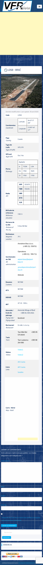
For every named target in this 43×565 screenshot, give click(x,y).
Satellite (20, 372)
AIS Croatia (21, 362)
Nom (3, 486)
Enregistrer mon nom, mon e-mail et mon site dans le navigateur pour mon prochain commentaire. (21, 518)
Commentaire (5, 461)
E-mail (3, 496)
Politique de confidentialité (26, 563)
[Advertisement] (21, 33)
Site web (3, 505)
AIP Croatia (21, 367)
